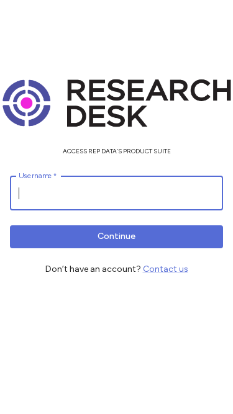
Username (38, 175)
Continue (116, 236)
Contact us (165, 269)
